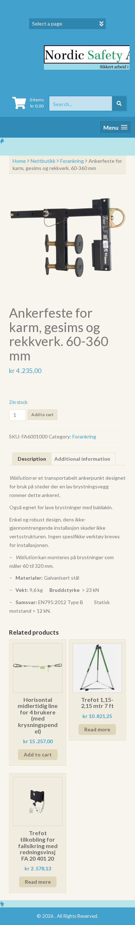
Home (19, 161)
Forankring (72, 161)
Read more (97, 729)
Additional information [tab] (82, 459)
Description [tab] (32, 459)
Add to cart (42, 414)
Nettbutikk (43, 161)
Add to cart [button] (38, 754)
